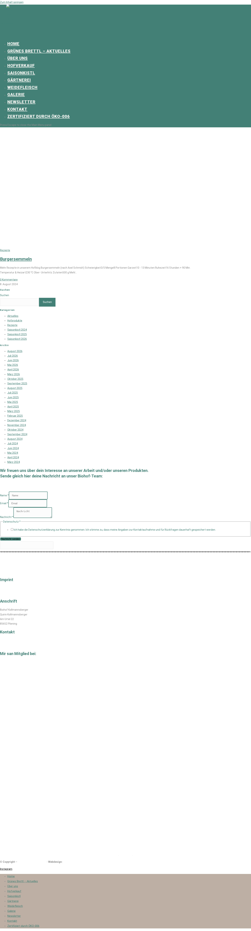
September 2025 (17, 383)
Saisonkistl (14, 896)
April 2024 (13, 457)
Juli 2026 (12, 355)
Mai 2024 (12, 452)
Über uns (12, 886)
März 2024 (13, 462)
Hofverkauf (14, 891)
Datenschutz (8, 592)
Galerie (11, 911)
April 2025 (13, 406)
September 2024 (17, 434)
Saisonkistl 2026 (17, 338)
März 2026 (13, 374)
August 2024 (14, 438)
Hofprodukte (14, 320)
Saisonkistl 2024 (17, 329)
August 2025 (14, 388)
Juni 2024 (13, 448)
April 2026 (13, 369)
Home (11, 876)
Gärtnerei (13, 901)
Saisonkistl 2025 (17, 334)
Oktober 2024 (15, 429)
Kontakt (12, 921)
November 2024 (16, 425)
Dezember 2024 (16, 420)
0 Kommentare (9, 279)
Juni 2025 (13, 397)
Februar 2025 (15, 415)
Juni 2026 (13, 360)
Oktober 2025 (15, 378)
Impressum (7, 588)
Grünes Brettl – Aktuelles (22, 881)
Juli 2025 (12, 392)
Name (4, 495)
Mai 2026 (12, 364)
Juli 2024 (12, 443)
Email (4, 503)
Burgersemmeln (16, 259)
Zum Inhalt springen (12, 2)
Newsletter (14, 916)
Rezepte (5, 250)
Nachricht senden (10, 539)
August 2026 (14, 351)
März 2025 (13, 411)
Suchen (4, 295)
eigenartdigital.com (74, 861)
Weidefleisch (15, 906)
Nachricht (6, 517)
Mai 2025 (12, 402)
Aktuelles (12, 315)
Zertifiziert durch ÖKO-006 (23, 926)
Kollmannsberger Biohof (32, 861)
